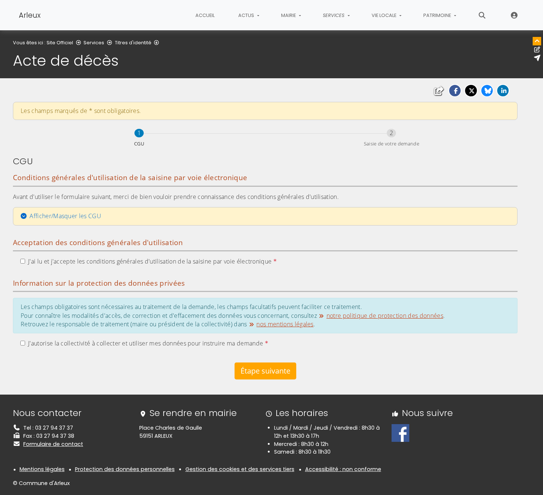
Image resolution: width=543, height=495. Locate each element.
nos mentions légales (284, 324)
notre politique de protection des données (385, 316)
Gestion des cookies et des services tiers (239, 469)
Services (93, 42)
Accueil (205, 15)
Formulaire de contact (53, 444)
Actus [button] (246, 15)
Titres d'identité (133, 42)
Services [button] (334, 15)
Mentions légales (42, 469)
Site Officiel (60, 42)
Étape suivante (265, 371)
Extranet (514, 15)
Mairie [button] (289, 15)
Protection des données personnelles (125, 469)
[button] (454, 90)
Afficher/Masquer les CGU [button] (65, 216)
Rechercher (482, 15)
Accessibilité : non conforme (343, 469)
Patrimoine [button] (437, 15)
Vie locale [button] (384, 15)
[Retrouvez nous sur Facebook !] (400, 432)
